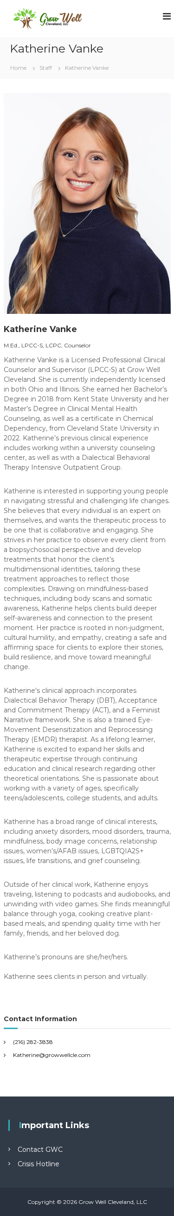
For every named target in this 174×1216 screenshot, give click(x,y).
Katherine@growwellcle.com (51, 1054)
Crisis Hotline (38, 1164)
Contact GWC (40, 1149)
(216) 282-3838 (33, 1041)
